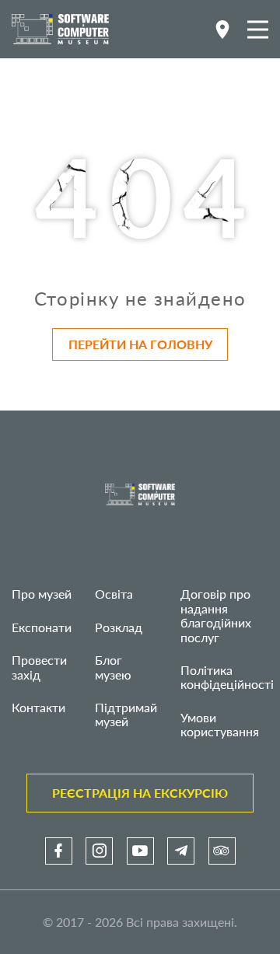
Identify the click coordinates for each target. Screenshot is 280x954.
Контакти (38, 707)
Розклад (118, 627)
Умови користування (219, 724)
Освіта (114, 593)
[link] (58, 851)
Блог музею (113, 666)
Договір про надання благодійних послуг (215, 615)
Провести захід (39, 666)
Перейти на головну (140, 344)
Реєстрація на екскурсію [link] (140, 792)
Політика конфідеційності (227, 676)
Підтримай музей (126, 714)
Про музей (42, 593)
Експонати (42, 627)
